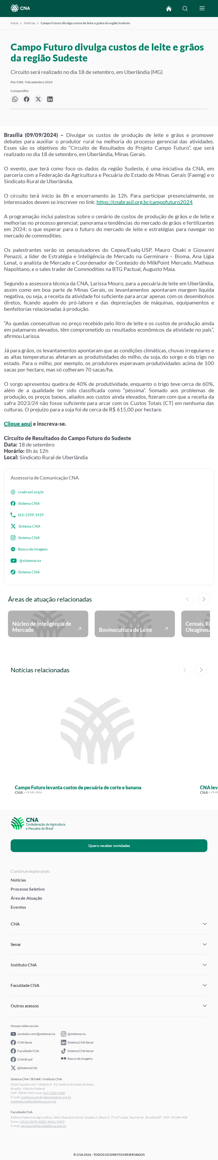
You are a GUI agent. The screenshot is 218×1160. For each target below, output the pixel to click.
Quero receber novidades (109, 845)
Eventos (18, 906)
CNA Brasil (24, 1059)
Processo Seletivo (28, 888)
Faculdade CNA (28, 1051)
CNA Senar (24, 1042)
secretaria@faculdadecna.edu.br (43, 1126)
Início (15, 23)
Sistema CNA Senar (81, 1042)
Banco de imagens (33, 549)
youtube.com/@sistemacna (36, 1034)
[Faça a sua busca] (185, 8)
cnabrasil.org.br (31, 492)
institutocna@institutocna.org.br (33, 1101)
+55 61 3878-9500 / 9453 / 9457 (42, 1122)
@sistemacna (30, 560)
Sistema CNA (29, 503)
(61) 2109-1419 (31, 514)
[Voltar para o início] (169, 8)
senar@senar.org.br (57, 1097)
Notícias (29, 23)
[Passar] (204, 599)
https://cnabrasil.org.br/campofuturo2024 (145, 202)
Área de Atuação (26, 897)
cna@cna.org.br (32, 1097)
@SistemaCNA (27, 1068)
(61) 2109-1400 (54, 1093)
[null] (15, 99)
